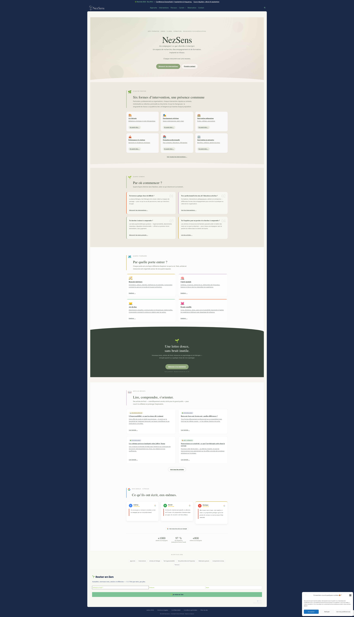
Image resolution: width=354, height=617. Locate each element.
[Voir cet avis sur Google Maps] (155, 505)
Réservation (192, 8)
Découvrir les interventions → (138, 210)
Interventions (164, 8)
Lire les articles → (186, 235)
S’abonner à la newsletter (177, 367)
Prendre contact (189, 66)
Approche (153, 8)
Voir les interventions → (188, 210)
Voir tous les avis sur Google (178, 529)
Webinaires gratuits (203, 561)
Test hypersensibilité (169, 561)
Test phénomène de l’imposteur (186, 561)
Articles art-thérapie (154, 561)
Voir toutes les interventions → (177, 157)
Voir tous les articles (177, 469)
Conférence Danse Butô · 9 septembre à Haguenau (174, 2)
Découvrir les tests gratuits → (138, 235)
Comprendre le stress (218, 561)
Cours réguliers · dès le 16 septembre (206, 2)
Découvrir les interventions (168, 66)
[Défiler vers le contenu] (177, 65)
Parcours (174, 8)
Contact (201, 8)
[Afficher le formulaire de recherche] (265, 7)
